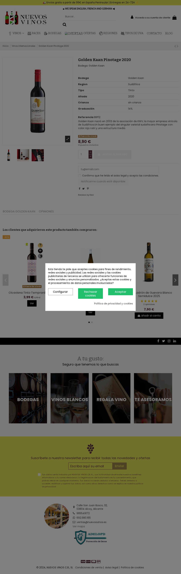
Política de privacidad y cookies (113, 303)
